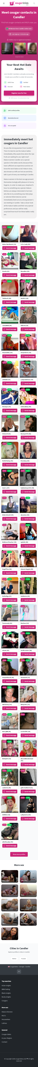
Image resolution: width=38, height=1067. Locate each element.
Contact (4, 1042)
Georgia (21, 967)
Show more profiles (19, 854)
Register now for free (19, 93)
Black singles (6, 993)
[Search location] (34, 3)
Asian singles (6, 985)
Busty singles (6, 997)
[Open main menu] (4, 3)
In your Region (7, 1038)
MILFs (4, 1015)
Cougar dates (6, 1034)
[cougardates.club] (19, 3)
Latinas (4, 1023)
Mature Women (7, 1012)
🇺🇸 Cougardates (13, 967)
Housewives (6, 1019)
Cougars (5, 1001)
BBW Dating (6, 989)
